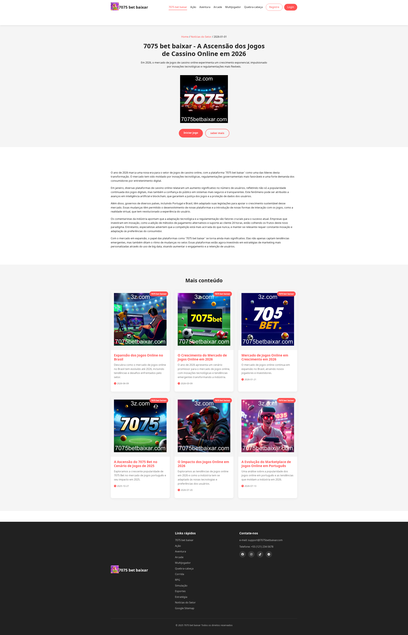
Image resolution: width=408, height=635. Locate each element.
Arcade (218, 7)
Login (290, 7)
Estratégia (181, 597)
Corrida (179, 574)
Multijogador (233, 7)
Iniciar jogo (191, 132)
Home (185, 36)
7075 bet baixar (178, 7)
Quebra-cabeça (253, 7)
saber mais (217, 133)
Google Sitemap (184, 608)
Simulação (181, 585)
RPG (177, 580)
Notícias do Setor (201, 36)
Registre (274, 7)
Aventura (204, 7)
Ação (193, 7)
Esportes (180, 591)
